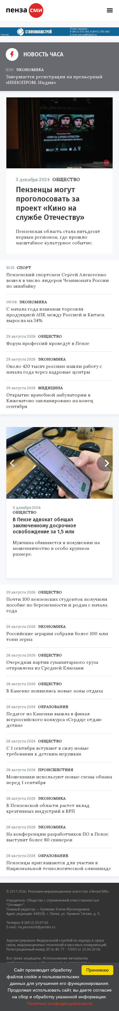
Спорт (24, 267)
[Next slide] (105, 463)
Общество (66, 179)
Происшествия (55, 769)
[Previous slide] (14, 463)
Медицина (50, 387)
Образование (53, 706)
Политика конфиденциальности (60, 1003)
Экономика (30, 69)
